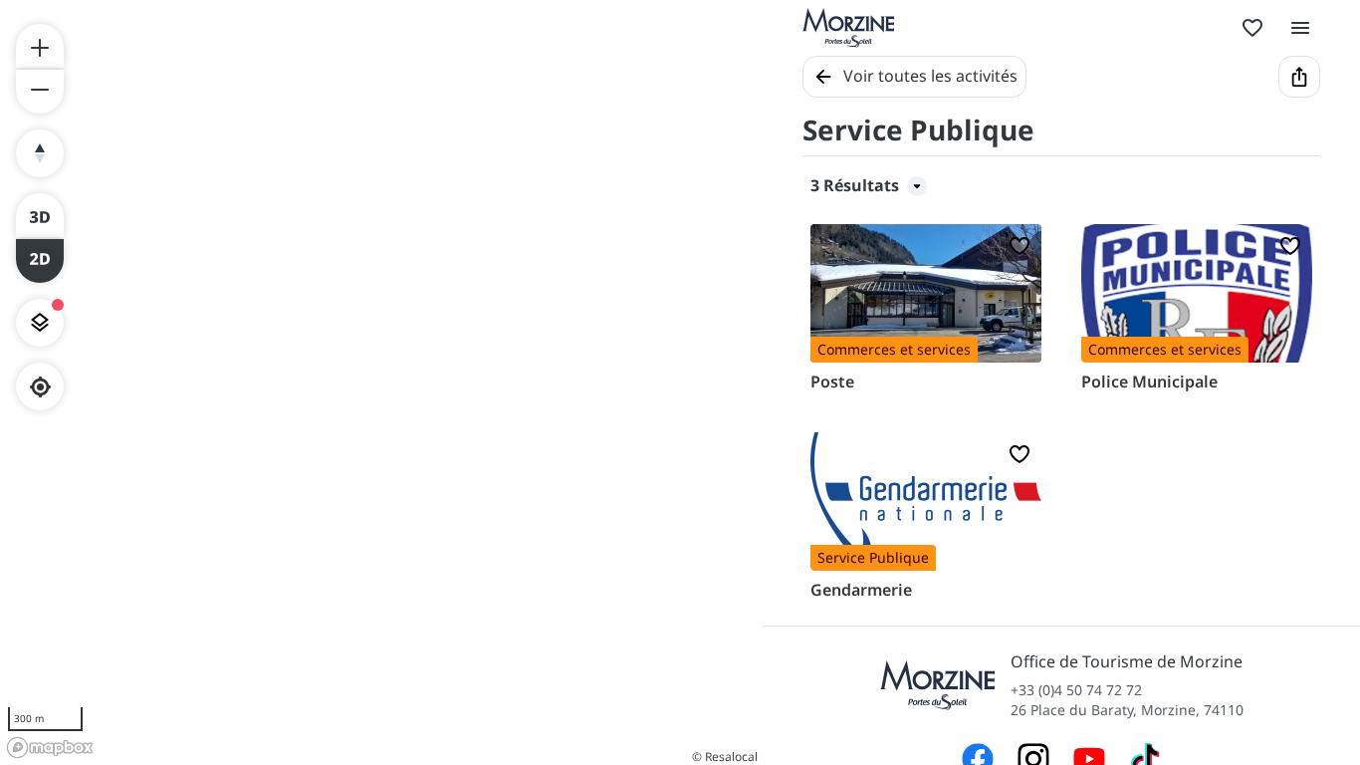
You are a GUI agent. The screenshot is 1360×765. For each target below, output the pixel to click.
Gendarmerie (861, 590)
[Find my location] (40, 387)
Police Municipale (1149, 381)
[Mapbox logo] (50, 747)
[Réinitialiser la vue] (40, 153)
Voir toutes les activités (930, 76)
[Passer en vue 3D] (40, 215)
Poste (832, 381)
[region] (381, 382)
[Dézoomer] (40, 92)
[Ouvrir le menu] (1300, 28)
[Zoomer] (40, 46)
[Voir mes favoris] (1252, 28)
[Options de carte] (40, 323)
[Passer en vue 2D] (40, 261)
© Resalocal (725, 756)
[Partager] (1299, 77)
